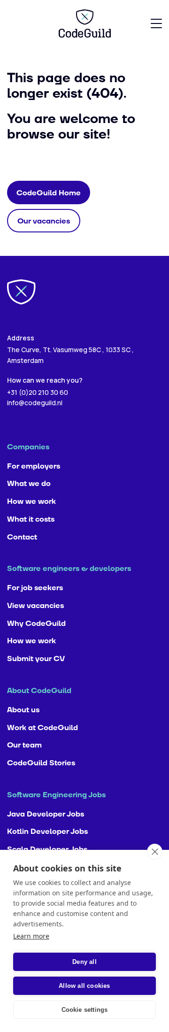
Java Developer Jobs (45, 814)
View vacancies (35, 606)
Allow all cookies (84, 985)
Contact (22, 537)
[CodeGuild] (84, 23)
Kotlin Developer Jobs (47, 831)
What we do (29, 483)
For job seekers (35, 588)
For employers (33, 466)
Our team (24, 745)
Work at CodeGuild (42, 728)
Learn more (31, 936)
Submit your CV (36, 659)
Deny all (84, 961)
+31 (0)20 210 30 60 (37, 392)
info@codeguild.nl (34, 402)
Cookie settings (84, 1009)
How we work (31, 501)
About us (23, 710)
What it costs (30, 519)
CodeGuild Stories (41, 763)
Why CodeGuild (36, 623)
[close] (154, 852)
